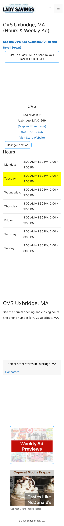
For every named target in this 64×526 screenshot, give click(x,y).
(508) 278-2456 (32, 132)
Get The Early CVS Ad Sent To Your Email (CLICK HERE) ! (32, 57)
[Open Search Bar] (50, 8)
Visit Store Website (32, 137)
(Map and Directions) (32, 126)
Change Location (17, 145)
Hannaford (12, 372)
